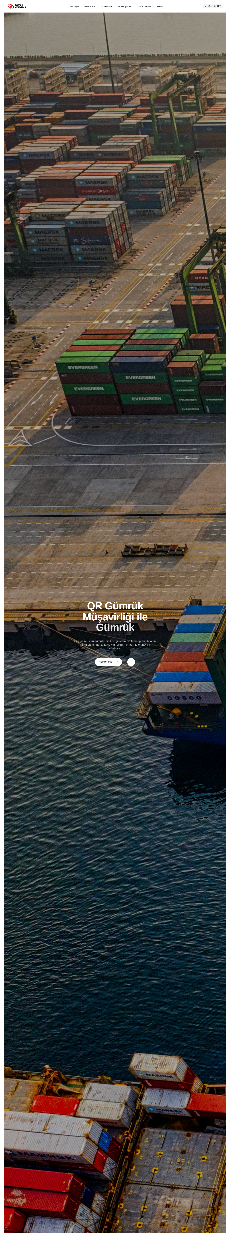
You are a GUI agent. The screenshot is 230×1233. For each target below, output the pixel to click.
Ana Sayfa (74, 6)
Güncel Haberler (144, 6)
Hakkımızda (89, 6)
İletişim (160, 6)
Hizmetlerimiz (106, 6)
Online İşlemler (125, 6)
